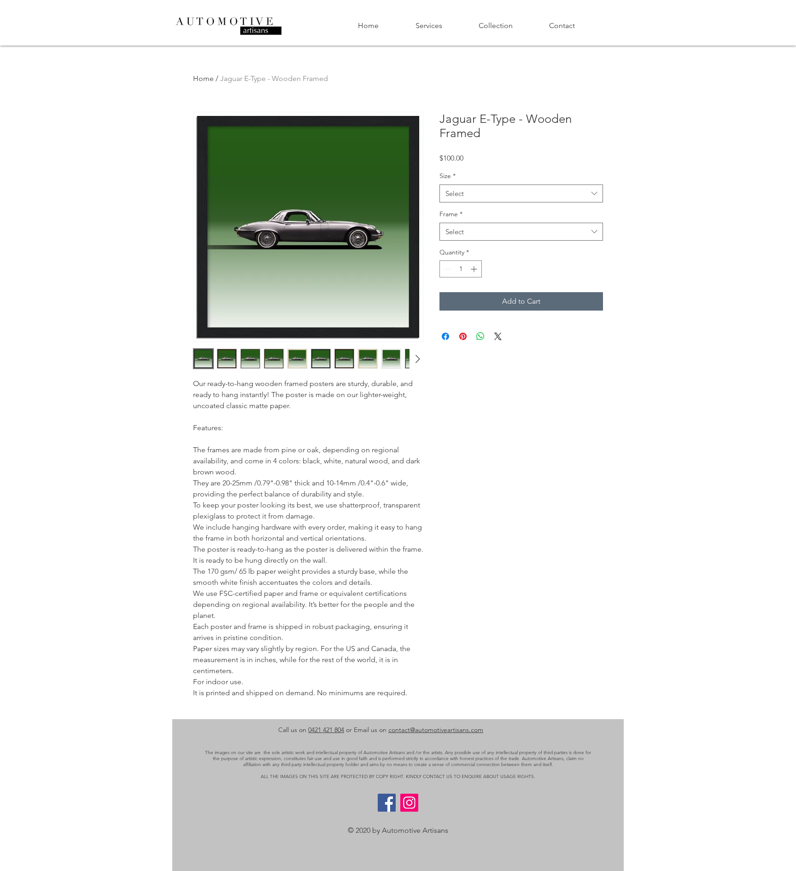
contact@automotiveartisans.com (435, 730)
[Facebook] (387, 803)
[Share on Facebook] (445, 336)
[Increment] (474, 269)
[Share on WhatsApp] (480, 336)
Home (203, 78)
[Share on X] (497, 336)
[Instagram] (409, 803)
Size (447, 176)
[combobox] (521, 193)
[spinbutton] (460, 269)
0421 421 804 (326, 730)
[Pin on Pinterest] (462, 336)
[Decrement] (446, 269)
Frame (450, 214)
